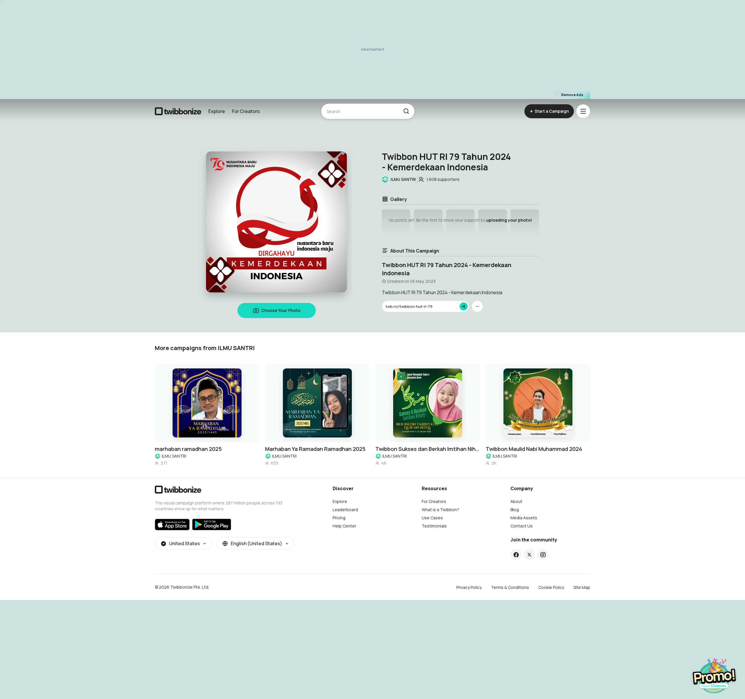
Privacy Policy (469, 587)
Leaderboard (345, 509)
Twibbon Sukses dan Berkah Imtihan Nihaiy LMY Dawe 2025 (427, 449)
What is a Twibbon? (440, 509)
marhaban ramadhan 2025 (188, 449)
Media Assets (523, 517)
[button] (406, 111)
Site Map (581, 587)
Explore (216, 111)
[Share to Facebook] (516, 554)
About (516, 501)
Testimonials (434, 526)
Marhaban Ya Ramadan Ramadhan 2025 (315, 449)
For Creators (246, 111)
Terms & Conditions (510, 587)
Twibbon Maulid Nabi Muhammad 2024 (534, 449)
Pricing (339, 517)
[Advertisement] (372, 49)
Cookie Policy (551, 587)
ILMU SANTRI (174, 456)
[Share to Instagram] (543, 554)
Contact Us (521, 526)
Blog (514, 509)
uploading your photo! (509, 220)
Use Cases (432, 517)
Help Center (344, 526)
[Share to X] (529, 554)
